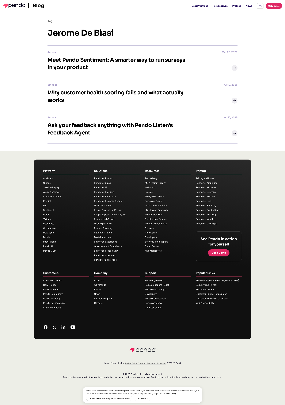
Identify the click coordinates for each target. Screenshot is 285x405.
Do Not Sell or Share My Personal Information (109, 398)
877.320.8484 (174, 363)
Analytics (48, 178)
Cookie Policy (170, 393)
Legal (106, 363)
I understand (142, 398)
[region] (142, 395)
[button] (235, 68)
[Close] (199, 389)
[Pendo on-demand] (260, 6)
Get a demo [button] (274, 6)
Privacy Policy (117, 363)
